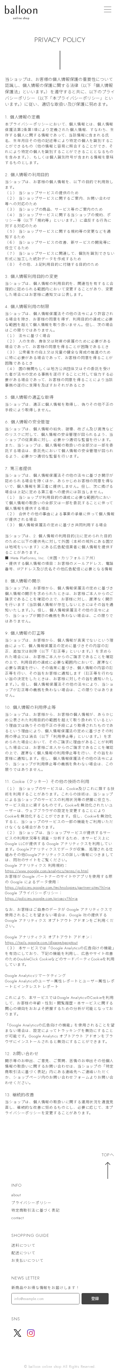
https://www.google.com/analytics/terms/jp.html (46, 871)
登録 (95, 1298)
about (16, 1195)
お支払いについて (27, 1260)
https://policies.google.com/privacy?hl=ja (41, 898)
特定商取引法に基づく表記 (35, 1210)
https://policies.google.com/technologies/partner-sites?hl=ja (57, 887)
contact (17, 1218)
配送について (23, 1253)
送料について (23, 1245)
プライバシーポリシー (31, 1203)
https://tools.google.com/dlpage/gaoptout (41, 942)
